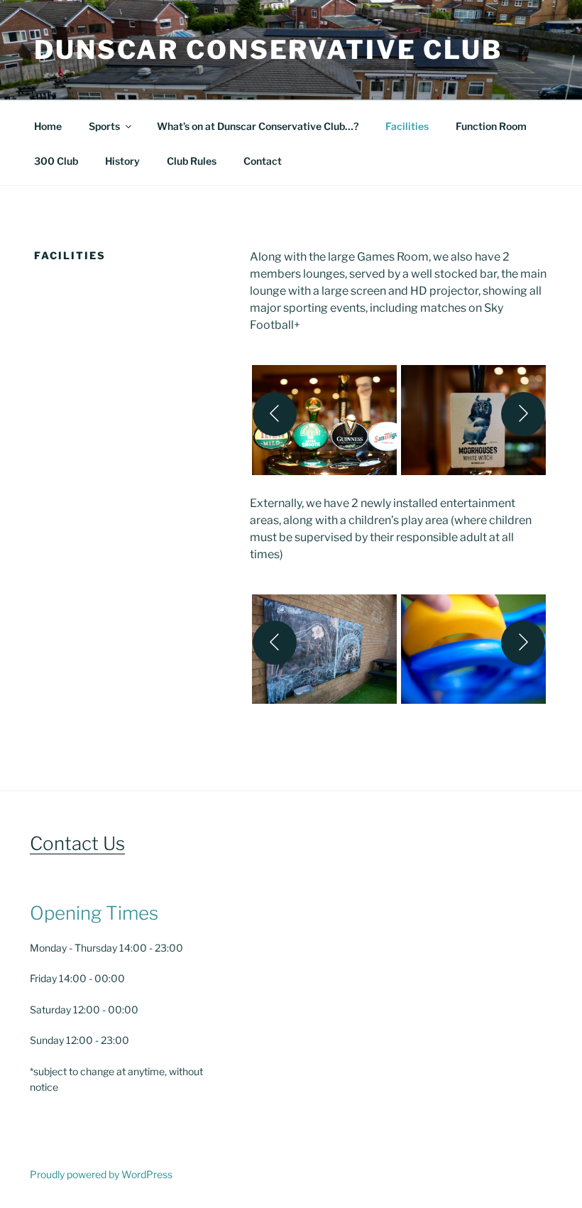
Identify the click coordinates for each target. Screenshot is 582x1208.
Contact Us (77, 843)
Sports (104, 126)
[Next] (523, 414)
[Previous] (275, 414)
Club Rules (191, 161)
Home (48, 126)
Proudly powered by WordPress (101, 1174)
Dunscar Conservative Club (268, 49)
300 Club (56, 161)
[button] (324, 413)
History (122, 161)
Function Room (491, 126)
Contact (262, 161)
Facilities (407, 126)
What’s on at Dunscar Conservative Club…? (257, 126)
